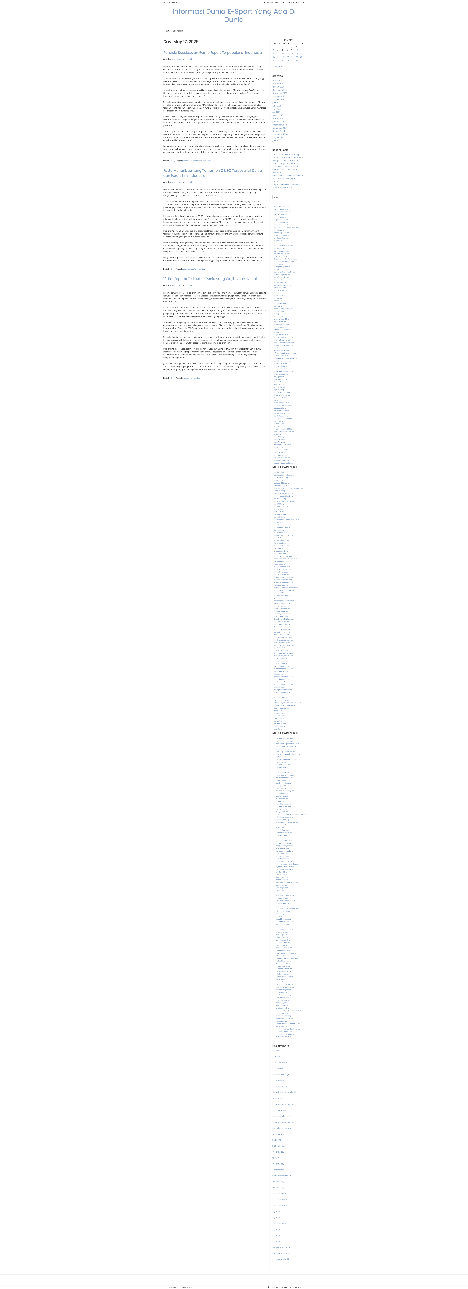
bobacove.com (279, 674)
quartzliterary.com (281, 616)
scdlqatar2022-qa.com (282, 483)
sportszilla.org (279, 687)
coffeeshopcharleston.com (284, 601)
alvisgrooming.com (281, 663)
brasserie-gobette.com (282, 692)
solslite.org (280, 914)
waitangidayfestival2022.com (285, 460)
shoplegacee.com (280, 290)
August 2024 (278, 137)
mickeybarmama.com (282, 679)
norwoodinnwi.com (283, 982)
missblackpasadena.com (285, 817)
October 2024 (278, 131)
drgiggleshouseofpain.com (284, 345)
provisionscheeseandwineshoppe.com (288, 488)
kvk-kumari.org (281, 1026)
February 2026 (279, 83)
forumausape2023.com (282, 445)
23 (292, 57)
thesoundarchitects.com (285, 921)
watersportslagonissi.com (283, 371)
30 (292, 60)
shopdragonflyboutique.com (284, 684)
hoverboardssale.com (282, 235)
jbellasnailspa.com (281, 658)
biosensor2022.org (281, 506)
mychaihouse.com (281, 661)
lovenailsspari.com (281, 611)
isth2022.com (279, 472)
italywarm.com (281, 1021)
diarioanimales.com (281, 546)
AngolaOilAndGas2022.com (284, 429)
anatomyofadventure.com (285, 929)
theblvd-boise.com (281, 382)
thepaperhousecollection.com (287, 908)
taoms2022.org (279, 517)
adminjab (188, 59)
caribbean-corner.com (284, 948)
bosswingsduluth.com (282, 650)
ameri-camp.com (280, 322)
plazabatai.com (280, 538)
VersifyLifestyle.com (281, 277)
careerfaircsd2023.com (282, 450)
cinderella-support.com (282, 329)
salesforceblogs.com (282, 254)
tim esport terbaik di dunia (192, 378)
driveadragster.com (283, 764)
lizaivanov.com (281, 770)
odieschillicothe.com (281, 574)
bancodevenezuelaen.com (284, 225)
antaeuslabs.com (280, 282)
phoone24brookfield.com (283, 676)
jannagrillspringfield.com (283, 624)
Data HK (276, 1050)
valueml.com (278, 306)
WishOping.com (280, 287)
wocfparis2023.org (281, 478)
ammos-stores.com (283, 966)
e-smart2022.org (280, 387)
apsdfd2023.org (280, 442)
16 (292, 53)
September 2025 (279, 96)
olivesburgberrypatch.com (285, 869)
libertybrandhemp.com (284, 979)
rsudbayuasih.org (282, 1013)
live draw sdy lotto (280, 1253)
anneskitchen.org (282, 819)
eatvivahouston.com (283, 783)
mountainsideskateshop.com (287, 958)
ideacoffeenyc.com (281, 572)
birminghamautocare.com (283, 653)
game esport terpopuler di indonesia (196, 160)
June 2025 (276, 105)
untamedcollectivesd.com (285, 901)
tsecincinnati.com (280, 532)
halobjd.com (278, 264)
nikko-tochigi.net (282, 945)
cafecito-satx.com (282, 838)
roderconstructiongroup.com (284, 535)
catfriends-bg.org (280, 214)
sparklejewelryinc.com (284, 848)
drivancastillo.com (282, 932)
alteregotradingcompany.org (284, 418)
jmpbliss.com (279, 311)
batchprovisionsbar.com (283, 689)
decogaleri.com (279, 548)
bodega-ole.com (282, 992)
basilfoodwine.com (283, 942)
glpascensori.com (282, 877)
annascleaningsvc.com (284, 856)
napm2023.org (279, 439)
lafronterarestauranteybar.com (287, 864)
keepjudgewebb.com (284, 927)
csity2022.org (279, 525)
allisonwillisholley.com (284, 911)
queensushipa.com (281, 316)
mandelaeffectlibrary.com (283, 246)
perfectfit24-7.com (281, 593)
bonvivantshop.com (281, 293)
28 (283, 60)
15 (288, 53)
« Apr (274, 66)
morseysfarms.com (281, 697)
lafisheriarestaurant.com (283, 640)
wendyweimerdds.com (282, 319)
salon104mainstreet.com (283, 603)
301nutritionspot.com (284, 963)
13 (278, 53)
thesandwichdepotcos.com (284, 343)
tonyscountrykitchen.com (283, 656)
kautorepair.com (280, 564)
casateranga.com (282, 890)
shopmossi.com (282, 898)
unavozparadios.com (282, 551)
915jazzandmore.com (282, 642)
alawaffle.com (281, 827)
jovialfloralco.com (280, 363)
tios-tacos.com (281, 835)
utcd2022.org (279, 504)
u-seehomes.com (280, 369)
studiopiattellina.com (282, 621)
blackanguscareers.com (285, 987)
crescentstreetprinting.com (286, 759)
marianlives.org (280, 217)
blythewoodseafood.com (283, 669)
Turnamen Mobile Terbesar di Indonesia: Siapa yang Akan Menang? (286, 169)
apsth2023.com (279, 452)
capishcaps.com (280, 726)
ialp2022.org (278, 509)
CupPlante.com (279, 295)
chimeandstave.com (283, 788)
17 (297, 53)
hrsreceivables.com (281, 324)
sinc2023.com (279, 480)
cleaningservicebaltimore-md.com (288, 741)
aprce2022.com (279, 421)
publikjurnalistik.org (283, 1016)
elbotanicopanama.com (283, 556)
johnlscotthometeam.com (283, 366)
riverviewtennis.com (281, 700)
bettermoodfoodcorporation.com (286, 227)
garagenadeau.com (281, 350)
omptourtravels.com (283, 1008)
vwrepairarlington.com (284, 738)
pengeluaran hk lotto (282, 1247)
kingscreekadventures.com (284, 280)
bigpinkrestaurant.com (282, 332)
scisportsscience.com (284, 1031)
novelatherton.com (283, 1000)
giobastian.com (281, 874)
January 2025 (278, 121)
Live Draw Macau (280, 1062)
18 (301, 53)
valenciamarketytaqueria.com (287, 822)
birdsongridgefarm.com (284, 971)
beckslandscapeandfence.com (287, 744)
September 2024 (279, 134)
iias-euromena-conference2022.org (287, 519)
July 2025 (276, 102)
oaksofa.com (279, 721)
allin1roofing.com (282, 924)
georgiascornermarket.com (284, 590)
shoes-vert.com (280, 553)
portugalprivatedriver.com (283, 595)
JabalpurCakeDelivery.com (284, 261)
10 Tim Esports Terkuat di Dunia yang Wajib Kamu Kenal (210, 278)
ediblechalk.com (280, 716)
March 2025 (277, 115)
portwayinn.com (282, 916)
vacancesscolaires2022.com (284, 463)
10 (297, 50)
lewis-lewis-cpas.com (282, 395)
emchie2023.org (280, 499)
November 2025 (279, 93)
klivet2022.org (279, 512)
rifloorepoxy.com (282, 880)
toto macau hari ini (281, 1116)
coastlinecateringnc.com (285, 749)
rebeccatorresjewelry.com (283, 308)
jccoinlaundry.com (281, 561)
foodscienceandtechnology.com (288, 1029)
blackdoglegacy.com (283, 780)
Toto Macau (277, 1068)
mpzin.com (278, 298)
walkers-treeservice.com (285, 895)
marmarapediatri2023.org (283, 496)
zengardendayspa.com (284, 846)
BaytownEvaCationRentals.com (285, 259)
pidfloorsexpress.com (282, 222)
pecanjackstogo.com (283, 843)
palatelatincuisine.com (284, 778)
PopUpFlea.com (280, 303)
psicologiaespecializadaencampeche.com (291, 754)
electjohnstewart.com (284, 1005)
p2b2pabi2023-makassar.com (285, 475)
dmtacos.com (281, 757)
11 (301, 50)
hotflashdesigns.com (282, 348)
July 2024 (276, 140)
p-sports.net (280, 801)
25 (301, 57)
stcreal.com (278, 301)
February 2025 (279, 118)
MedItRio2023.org (280, 455)
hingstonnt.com (280, 230)
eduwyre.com (279, 376)
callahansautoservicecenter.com (286, 588)
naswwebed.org (280, 413)
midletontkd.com (282, 937)
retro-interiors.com (281, 379)
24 (297, 57)
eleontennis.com (280, 397)
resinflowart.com (282, 799)
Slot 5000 (276, 1140)
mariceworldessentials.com (284, 637)
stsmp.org (278, 240)
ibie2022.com (279, 424)
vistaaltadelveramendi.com (286, 746)
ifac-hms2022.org (280, 514)
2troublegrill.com (282, 888)
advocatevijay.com (281, 408)
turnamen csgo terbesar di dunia (194, 269)
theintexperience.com (282, 209)
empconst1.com (280, 327)
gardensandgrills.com (284, 940)
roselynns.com (279, 248)
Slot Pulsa (276, 1056)
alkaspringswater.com (282, 606)
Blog (173, 160)
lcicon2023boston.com (282, 458)
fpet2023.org (278, 384)
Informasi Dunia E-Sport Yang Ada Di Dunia (234, 15)
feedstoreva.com (280, 710)
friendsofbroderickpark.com (284, 619)
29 (288, 60)
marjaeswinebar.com (282, 567)
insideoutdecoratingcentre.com (285, 358)
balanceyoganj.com (281, 251)
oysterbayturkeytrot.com (285, 861)
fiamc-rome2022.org (281, 635)
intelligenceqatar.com (282, 267)
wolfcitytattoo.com (282, 859)
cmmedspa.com (282, 935)
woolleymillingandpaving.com (287, 882)
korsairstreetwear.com (284, 804)
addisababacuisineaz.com (286, 1034)
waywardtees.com (281, 219)
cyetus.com (278, 400)
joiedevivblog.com (282, 974)
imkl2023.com (279, 447)
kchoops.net (280, 956)
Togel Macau (278, 1169)
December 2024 (279, 124)
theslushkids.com (282, 872)
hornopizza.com (282, 762)
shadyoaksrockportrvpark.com (285, 559)
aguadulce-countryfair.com (284, 645)
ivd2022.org (278, 522)
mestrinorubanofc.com (284, 997)
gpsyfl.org (278, 729)
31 (297, 60)
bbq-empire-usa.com (282, 708)
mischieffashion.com (281, 374)
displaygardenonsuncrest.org (285, 705)
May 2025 (276, 109)
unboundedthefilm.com (283, 212)
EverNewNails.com (281, 356)
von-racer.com (279, 598)
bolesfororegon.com (283, 990)
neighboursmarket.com (284, 984)
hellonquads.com (280, 543)
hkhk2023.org (279, 437)
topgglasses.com (282, 812)
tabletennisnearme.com (283, 718)
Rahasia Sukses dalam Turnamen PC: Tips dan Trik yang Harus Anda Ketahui (288, 178)
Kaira (179, 1287)
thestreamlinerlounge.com (286, 995)
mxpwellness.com (282, 903)
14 (283, 53)
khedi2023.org (279, 491)
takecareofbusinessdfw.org (284, 272)
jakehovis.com (279, 648)
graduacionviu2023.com (284, 840)
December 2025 (279, 90)
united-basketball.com (284, 833)
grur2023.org (278, 434)
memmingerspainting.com (283, 337)
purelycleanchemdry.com (283, 285)
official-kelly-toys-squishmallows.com (288, 703)
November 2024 (279, 128)
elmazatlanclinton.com (282, 569)
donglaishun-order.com (283, 632)
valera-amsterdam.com (284, 976)
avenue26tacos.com (283, 809)
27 (278, 60)
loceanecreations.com (284, 969)
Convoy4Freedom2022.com (284, 431)
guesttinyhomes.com (283, 772)
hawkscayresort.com (282, 540)
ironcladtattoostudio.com (285, 851)
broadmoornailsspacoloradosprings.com (291, 814)
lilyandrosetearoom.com (285, 867)
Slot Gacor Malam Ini (281, 1175)
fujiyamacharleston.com (283, 627)
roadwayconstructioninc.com (284, 682)
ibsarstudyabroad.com (282, 527)
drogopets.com (279, 713)
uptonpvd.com (281, 885)
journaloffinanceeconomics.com (288, 1024)
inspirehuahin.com (281, 335)
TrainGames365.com (281, 256)
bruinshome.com (282, 853)
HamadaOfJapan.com (282, 274)
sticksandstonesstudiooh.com (287, 893)
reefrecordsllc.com (283, 825)
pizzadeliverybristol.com (283, 580)
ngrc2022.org (279, 390)
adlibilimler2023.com (281, 411)
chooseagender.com (281, 233)
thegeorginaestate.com (282, 666)
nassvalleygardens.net (284, 1003)
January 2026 (278, 86)
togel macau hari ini (281, 1259)
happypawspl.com (281, 585)
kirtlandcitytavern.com (284, 961)
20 (278, 57)
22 (288, 57)
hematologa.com (282, 767)
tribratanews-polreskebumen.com (288, 1010)
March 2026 (277, 80)
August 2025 (278, 99)
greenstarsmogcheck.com (283, 582)
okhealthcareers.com (282, 206)
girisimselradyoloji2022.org (284, 501)
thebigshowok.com (283, 785)
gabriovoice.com (282, 796)
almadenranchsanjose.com (284, 405)
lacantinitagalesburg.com (283, 577)
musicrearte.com (280, 695)
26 (274, 60)
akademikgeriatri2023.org (283, 493)
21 (283, 57)
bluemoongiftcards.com (284, 950)
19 (274, 57)
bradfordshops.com (281, 403)
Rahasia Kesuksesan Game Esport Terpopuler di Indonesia (212, 52)
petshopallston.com (283, 806)
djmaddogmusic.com (283, 919)
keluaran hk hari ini (293, 2)
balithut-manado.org (281, 416)
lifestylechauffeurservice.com (285, 353)
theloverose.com (282, 793)
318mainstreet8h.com (282, 608)
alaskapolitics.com (281, 238)
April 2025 (277, 112)
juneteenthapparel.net (284, 1018)
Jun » (281, 66)
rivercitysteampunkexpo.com (286, 953)
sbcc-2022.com (279, 426)
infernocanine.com (283, 906)
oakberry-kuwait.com (282, 614)
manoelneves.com (281, 243)
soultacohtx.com (280, 724)
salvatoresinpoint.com (282, 361)
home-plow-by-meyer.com (285, 775)
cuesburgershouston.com (285, 751)
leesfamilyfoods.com (282, 392)
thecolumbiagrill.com (281, 485)
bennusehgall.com (281, 530)
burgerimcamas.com (283, 1037)
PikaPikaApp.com (280, 269)
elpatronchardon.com (282, 629)
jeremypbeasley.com (282, 340)
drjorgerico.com (280, 314)
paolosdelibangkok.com (283, 671)
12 (274, 53)
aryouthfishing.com (283, 830)
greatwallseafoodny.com (285, 791)
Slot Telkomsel (279, 1146)
